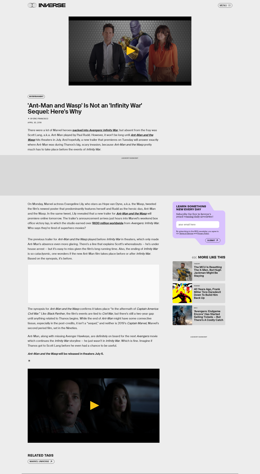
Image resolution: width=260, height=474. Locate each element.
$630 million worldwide (107, 223)
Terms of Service (186, 233)
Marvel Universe (39, 461)
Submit (211, 240)
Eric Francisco (40, 118)
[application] (130, 51)
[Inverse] (52, 5)
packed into (95, 130)
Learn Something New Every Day (191, 207)
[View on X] (93, 284)
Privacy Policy (203, 233)
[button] (130, 50)
